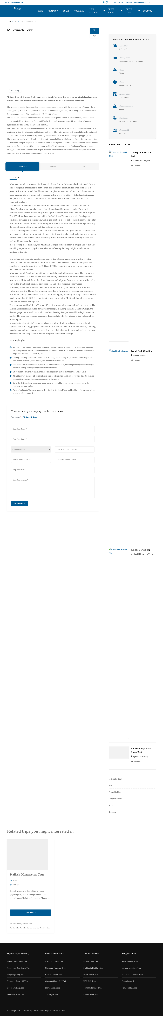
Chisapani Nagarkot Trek (55, 968)
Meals (121, 82)
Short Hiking (111, 11)
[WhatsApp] (104, 2)
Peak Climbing (94, 11)
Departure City (124, 130)
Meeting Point (124, 58)
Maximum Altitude (126, 106)
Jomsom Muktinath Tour (131, 968)
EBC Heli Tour (89, 981)
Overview (22, 167)
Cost (83, 166)
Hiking (111, 785)
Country (147, 11)
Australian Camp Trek (54, 961)
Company (53, 11)
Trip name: (16, 417)
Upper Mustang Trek (15, 988)
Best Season (123, 118)
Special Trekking (140, 756)
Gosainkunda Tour (129, 981)
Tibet (15, 881)
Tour (111, 805)
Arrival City (123, 46)
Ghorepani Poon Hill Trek (17, 981)
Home (40, 11)
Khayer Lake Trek (90, 961)
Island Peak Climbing (141, 351)
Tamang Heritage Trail (92, 988)
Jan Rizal (35, 1011)
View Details (30, 912)
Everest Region (139, 355)
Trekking (79, 11)
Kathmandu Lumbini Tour (132, 974)
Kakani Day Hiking (140, 549)
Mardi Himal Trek (52, 988)
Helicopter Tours (115, 779)
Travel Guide (129, 11)
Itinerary (53, 166)
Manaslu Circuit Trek (15, 994)
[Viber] (107, 2)
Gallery (16, 91)
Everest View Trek (90, 994)
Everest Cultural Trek (53, 974)
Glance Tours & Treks (57, 1011)
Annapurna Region (141, 160)
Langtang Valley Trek (15, 974)
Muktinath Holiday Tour (93, 968)
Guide (121, 70)
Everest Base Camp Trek (17, 961)
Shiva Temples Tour (130, 961)
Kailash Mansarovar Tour (27, 874)
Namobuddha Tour (129, 988)
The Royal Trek (51, 994)
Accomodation (124, 94)
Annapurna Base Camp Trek (18, 968)
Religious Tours (115, 799)
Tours (66, 11)
